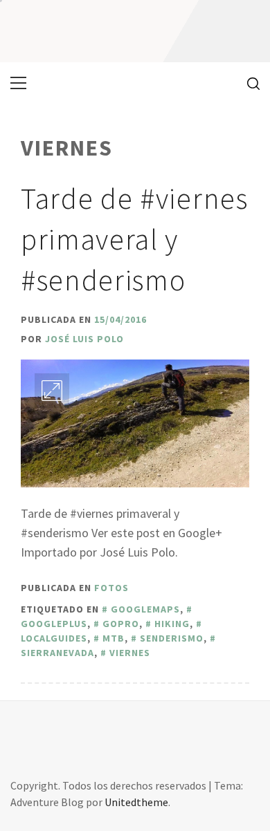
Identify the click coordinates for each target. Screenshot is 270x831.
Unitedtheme (136, 802)
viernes (129, 652)
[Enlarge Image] (52, 390)
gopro (120, 623)
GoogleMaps (145, 609)
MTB (113, 638)
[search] (248, 83)
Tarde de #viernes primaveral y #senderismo (135, 239)
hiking (172, 623)
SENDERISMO (172, 638)
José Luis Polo (84, 339)
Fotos (111, 587)
